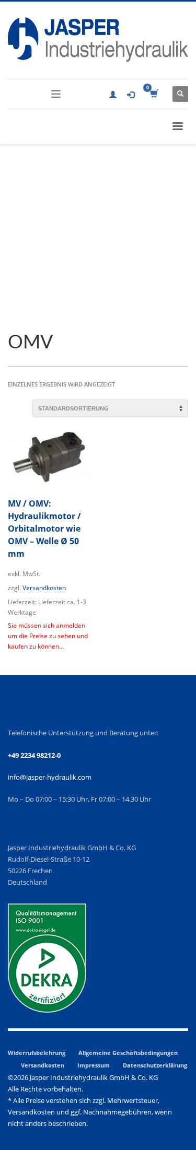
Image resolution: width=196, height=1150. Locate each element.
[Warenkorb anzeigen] (153, 94)
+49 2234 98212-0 (34, 755)
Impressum (93, 1065)
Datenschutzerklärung (155, 1065)
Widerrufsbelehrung (36, 1053)
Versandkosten (44, 587)
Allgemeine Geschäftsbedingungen (128, 1053)
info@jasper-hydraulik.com (49, 777)
